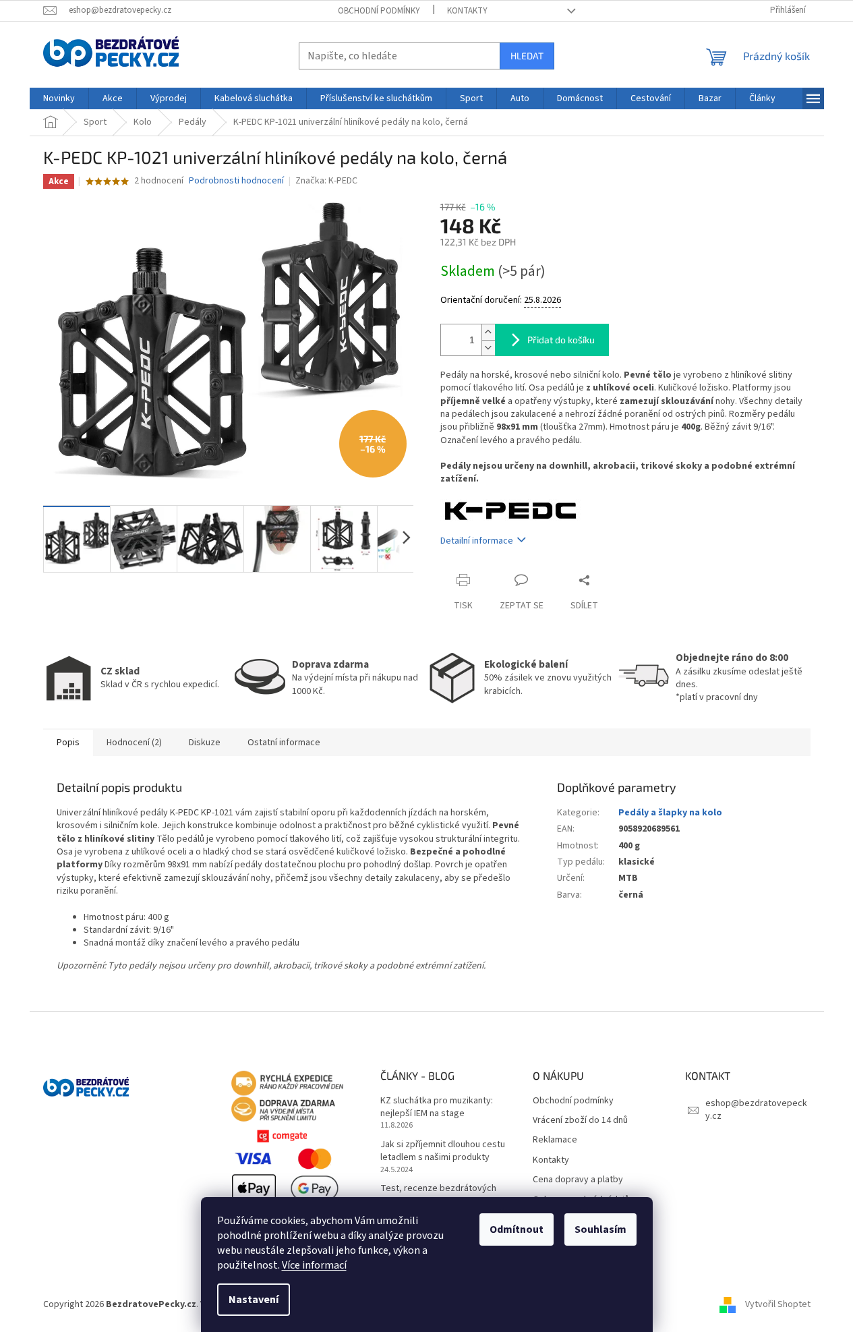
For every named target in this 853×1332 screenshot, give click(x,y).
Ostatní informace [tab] (283, 742)
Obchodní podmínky (379, 11)
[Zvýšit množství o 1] (488, 332)
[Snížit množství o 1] (488, 347)
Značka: (326, 180)
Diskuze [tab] (204, 742)
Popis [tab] (68, 742)
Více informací (314, 1265)
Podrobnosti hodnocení (236, 181)
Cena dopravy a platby (578, 1180)
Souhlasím (600, 1229)
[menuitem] (59, 98)
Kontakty (467, 11)
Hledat (526, 55)
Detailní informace (476, 541)
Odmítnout (516, 1229)
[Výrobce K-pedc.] (510, 510)
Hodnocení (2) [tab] (134, 742)
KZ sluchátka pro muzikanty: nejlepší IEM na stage (436, 1107)
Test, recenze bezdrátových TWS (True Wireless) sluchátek (442, 1195)
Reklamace (555, 1140)
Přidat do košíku (561, 339)
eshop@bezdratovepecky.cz (756, 1110)
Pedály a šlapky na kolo (670, 812)
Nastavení (253, 1299)
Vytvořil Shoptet (778, 1304)
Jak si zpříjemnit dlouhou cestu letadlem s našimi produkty (442, 1151)
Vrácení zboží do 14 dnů (580, 1120)
